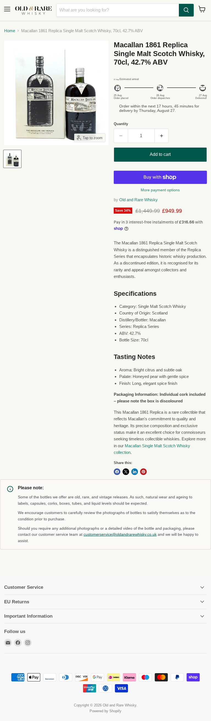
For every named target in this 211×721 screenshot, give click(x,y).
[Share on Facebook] (117, 471)
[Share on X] (126, 471)
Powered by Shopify (105, 711)
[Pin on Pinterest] (143, 471)
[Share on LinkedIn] (134, 471)
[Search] (186, 10)
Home (9, 30)
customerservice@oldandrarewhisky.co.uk (120, 534)
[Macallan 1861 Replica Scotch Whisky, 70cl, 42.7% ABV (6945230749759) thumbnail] (12, 159)
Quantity (121, 124)
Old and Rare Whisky (138, 199)
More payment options (160, 190)
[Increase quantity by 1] (162, 136)
